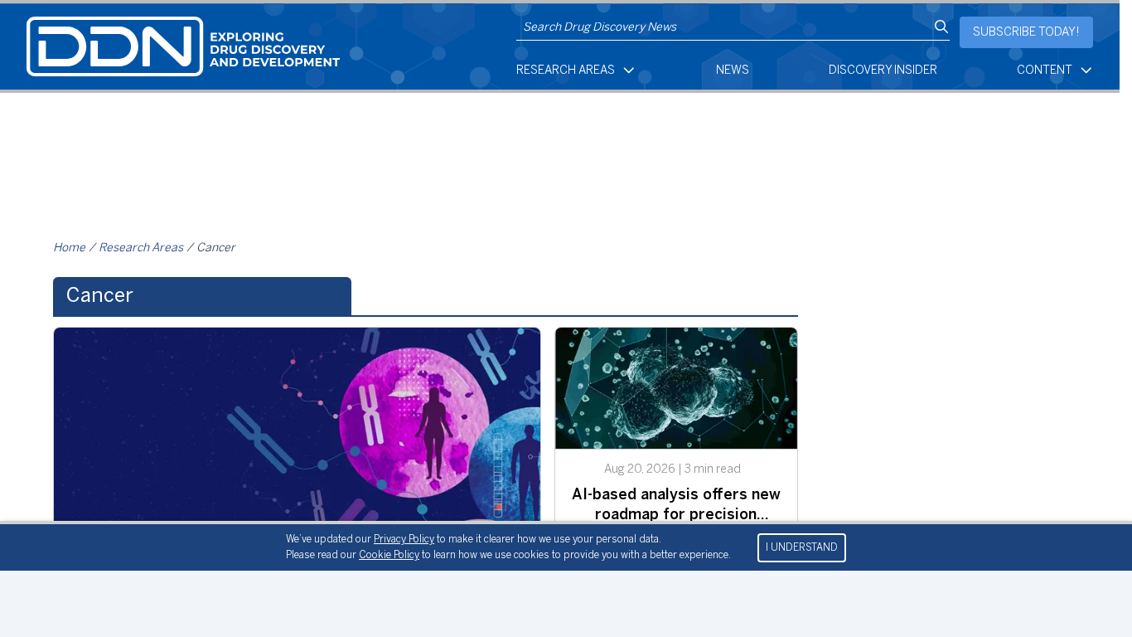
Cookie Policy (389, 555)
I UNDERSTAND (802, 547)
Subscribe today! (1026, 32)
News (732, 71)
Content (1044, 71)
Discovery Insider (883, 71)
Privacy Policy (404, 539)
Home (69, 248)
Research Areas (565, 71)
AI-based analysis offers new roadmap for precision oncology (676, 515)
